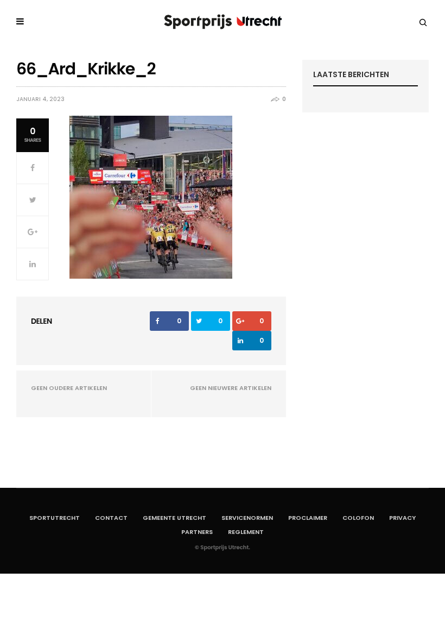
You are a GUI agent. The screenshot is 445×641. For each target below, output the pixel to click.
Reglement (246, 531)
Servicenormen (247, 517)
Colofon (358, 517)
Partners (197, 531)
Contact (111, 517)
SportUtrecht (54, 517)
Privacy (402, 517)
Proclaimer (307, 517)
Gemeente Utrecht (174, 517)
